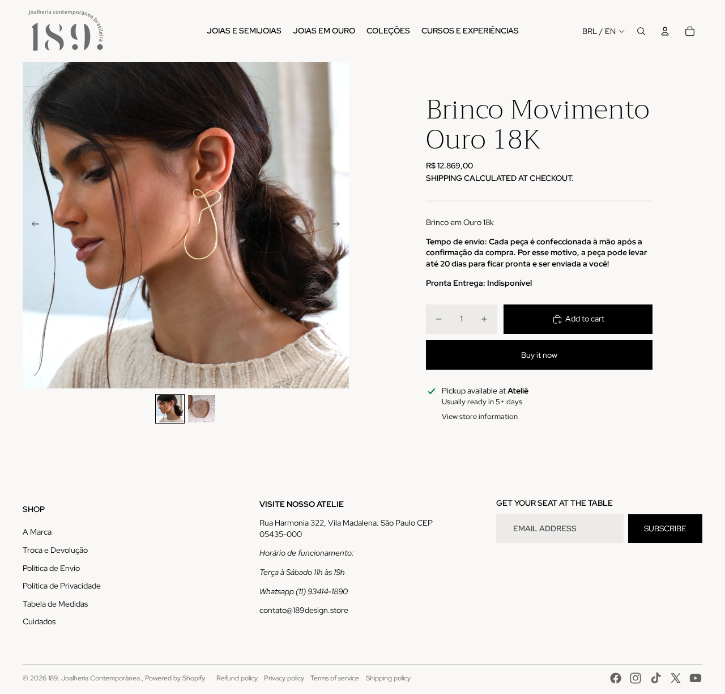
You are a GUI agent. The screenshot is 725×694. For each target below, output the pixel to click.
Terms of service (334, 678)
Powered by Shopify (175, 678)
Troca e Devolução (55, 550)
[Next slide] (339, 225)
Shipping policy (388, 678)
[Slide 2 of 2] (201, 408)
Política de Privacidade (62, 586)
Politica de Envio (51, 568)
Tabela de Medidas (55, 604)
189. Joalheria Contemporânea (95, 678)
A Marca (37, 532)
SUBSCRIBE (665, 528)
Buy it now (539, 355)
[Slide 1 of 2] (170, 408)
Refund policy (237, 678)
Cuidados (39, 621)
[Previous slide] (32, 225)
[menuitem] (244, 31)
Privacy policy (284, 678)
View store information (480, 416)
